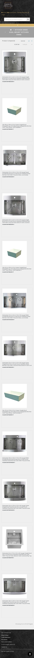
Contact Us (4, 647)
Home (4, 12)
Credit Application (5, 637)
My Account (12, 12)
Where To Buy (4, 635)
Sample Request (22, 12)
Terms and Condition (6, 642)
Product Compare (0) (8, 40)
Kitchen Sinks (21, 30)
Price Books (4, 639)
